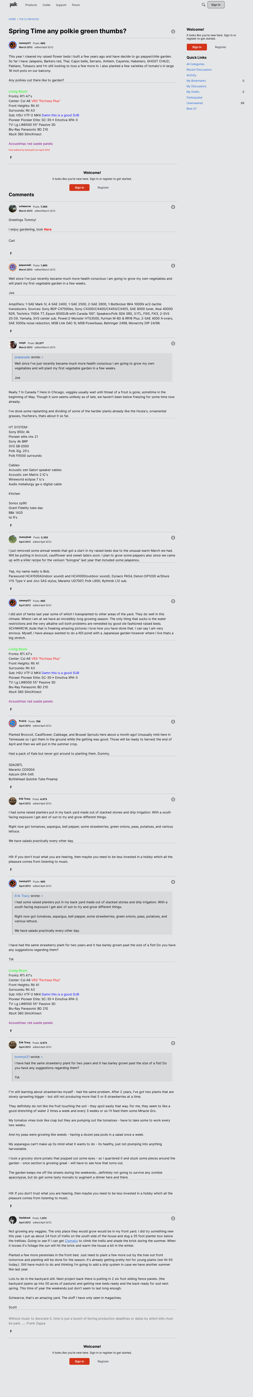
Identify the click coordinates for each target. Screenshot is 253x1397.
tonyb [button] (22, 342)
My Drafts (215, 91)
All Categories (195, 64)
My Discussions (196, 86)
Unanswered (215, 103)
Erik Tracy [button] (24, 798)
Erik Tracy (22, 896)
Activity (191, 75)
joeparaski (22, 357)
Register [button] (103, 187)
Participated (194, 97)
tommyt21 (22, 1057)
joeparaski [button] (25, 264)
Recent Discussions (199, 69)
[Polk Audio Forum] (13, 5)
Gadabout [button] (24, 1217)
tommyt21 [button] (25, 43)
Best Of (191, 108)
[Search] (203, 4)
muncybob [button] (25, 536)
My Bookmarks (215, 80)
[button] (173, 31)
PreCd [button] (22, 720)
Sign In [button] (79, 187)
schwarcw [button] (25, 206)
